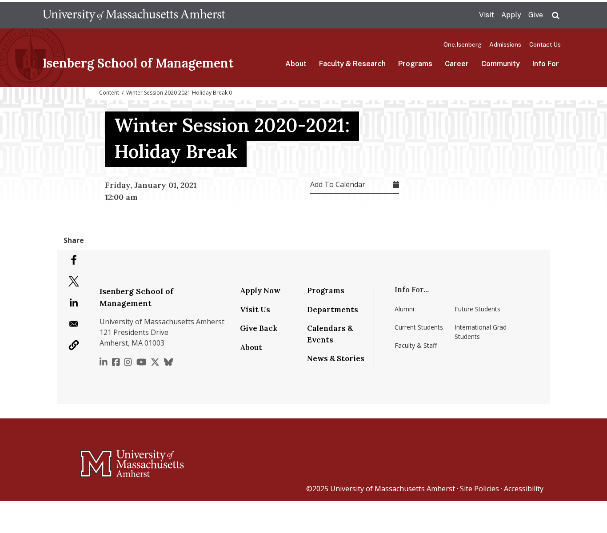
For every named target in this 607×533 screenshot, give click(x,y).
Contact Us (545, 44)
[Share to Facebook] (74, 260)
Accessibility (523, 488)
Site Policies (479, 488)
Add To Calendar (337, 184)
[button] (74, 345)
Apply (511, 15)
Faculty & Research (352, 64)
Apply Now (260, 290)
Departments (332, 309)
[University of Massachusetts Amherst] (97, 460)
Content (109, 92)
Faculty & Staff (416, 345)
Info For (545, 64)
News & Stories (335, 358)
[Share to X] (74, 281)
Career (457, 64)
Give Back (258, 328)
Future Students (477, 309)
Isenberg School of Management (138, 63)
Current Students (419, 327)
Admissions (505, 44)
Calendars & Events (330, 334)
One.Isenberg (462, 44)
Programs (415, 64)
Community (500, 64)
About (296, 64)
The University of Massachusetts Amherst (134, 15)
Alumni (404, 309)
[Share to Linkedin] (74, 302)
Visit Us (255, 309)
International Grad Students (481, 332)
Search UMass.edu (555, 15)
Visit (486, 15)
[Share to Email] (74, 324)
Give (535, 15)
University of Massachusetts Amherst (392, 488)
